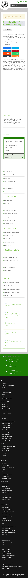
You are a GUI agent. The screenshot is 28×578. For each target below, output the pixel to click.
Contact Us (14, 332)
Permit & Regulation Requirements (9, 559)
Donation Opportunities (7, 398)
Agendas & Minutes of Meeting (8, 421)
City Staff (4, 383)
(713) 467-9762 (23, 1)
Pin (16, 50)
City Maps (4, 547)
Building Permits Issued (7, 544)
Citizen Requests (8, 203)
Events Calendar (8, 171)
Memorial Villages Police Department (15, 37)
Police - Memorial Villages (10, 267)
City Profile (4, 390)
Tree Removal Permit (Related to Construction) (12, 566)
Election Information (6, 427)
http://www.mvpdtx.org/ (17, 68)
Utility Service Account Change (11, 295)
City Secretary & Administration (11, 232)
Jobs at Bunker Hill (6, 440)
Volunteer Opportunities (10, 185)
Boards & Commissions (7, 423)
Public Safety (7, 270)
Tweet (16, 48)
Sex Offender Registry (9, 274)
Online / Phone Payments (10, 213)
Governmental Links (6, 434)
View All (7, 150)
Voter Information (8, 188)
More (14, 123)
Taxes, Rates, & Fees (9, 181)
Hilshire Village (5, 406)
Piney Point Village (6, 411)
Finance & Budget (8, 235)
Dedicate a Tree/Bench (10, 210)
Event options (7, 29)
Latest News (7, 178)
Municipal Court (8, 238)
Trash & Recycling (8, 285)
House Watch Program (9, 264)
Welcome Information (11, 147)
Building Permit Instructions (7, 542)
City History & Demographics (8, 385)
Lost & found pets (16, 341)
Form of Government (6, 392)
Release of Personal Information (12, 282)
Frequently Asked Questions (11, 174)
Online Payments (16, 304)
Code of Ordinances (6, 425)
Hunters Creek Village (6, 408)
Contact (3, 396)
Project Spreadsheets (6, 564)
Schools (3, 394)
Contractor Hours (5, 551)
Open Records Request (7, 436)
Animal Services (8, 200)
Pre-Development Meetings (8, 562)
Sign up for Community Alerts (16, 314)
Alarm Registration (8, 254)
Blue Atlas (19, 575)
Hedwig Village (5, 404)
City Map (4, 387)
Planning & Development (10, 242)
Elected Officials (5, 429)
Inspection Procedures (6, 553)
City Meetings (14, 42)
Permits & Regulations (6, 557)
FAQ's (13, 323)
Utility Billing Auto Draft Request (12, 289)
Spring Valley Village (6, 413)
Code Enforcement (9, 207)
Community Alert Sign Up (12, 145)
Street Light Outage (9, 217)
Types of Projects (5, 568)
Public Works (7, 245)
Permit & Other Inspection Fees (8, 555)
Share (8, 48)
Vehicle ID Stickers (8, 223)
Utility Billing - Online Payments (12, 292)
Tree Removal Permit (9, 220)
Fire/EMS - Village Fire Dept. (11, 260)
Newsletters (7, 168)
